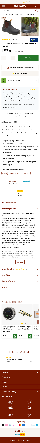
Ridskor (4, 173)
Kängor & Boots (15, 173)
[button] (26, 2)
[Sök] (36, 10)
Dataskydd (13, 440)
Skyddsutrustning (20, 14)
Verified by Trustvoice (9, 107)
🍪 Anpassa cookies (24, 440)
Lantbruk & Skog (8, 14)
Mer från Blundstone (8, 203)
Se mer (20, 262)
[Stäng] (37, 81)
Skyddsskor (30, 14)
